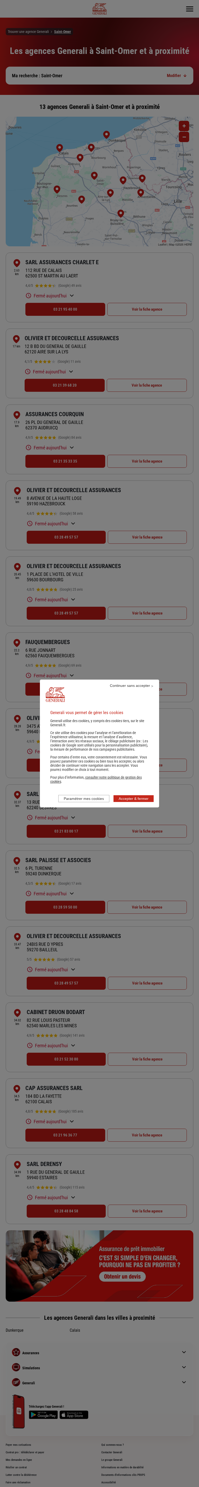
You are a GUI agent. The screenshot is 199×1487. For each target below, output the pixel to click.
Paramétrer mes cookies (84, 799)
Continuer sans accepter (130, 685)
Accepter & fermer (133, 799)
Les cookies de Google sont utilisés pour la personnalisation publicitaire (99, 743)
